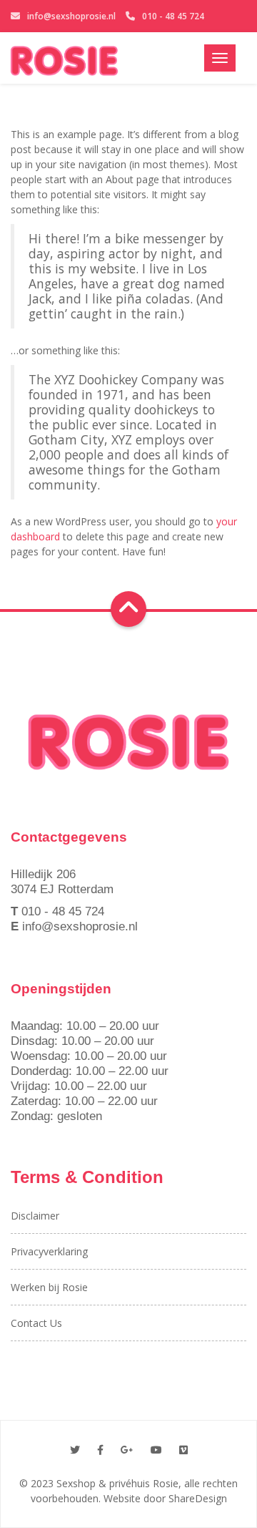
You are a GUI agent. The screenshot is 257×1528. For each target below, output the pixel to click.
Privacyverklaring (49, 1251)
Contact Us (36, 1323)
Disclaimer (35, 1215)
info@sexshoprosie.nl (71, 16)
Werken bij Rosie (49, 1287)
